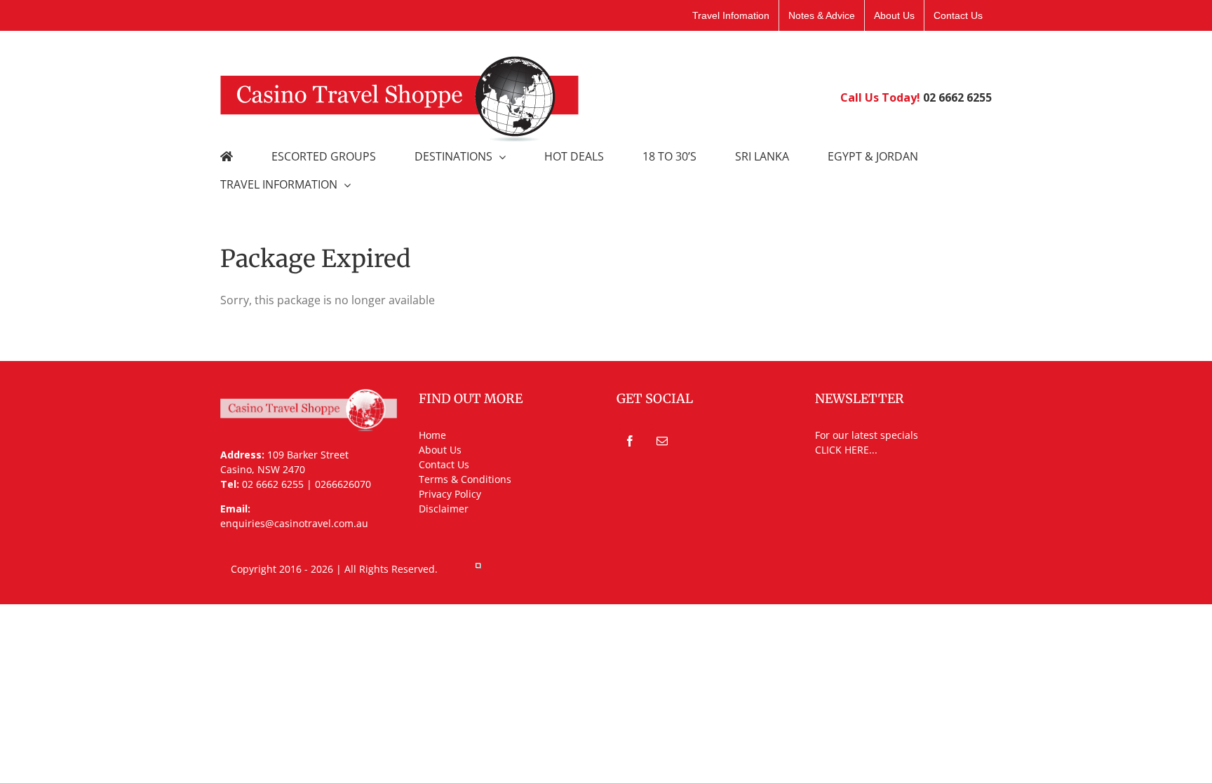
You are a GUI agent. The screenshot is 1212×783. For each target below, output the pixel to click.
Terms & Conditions (465, 479)
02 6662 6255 (957, 97)
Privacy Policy (450, 494)
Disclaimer (444, 508)
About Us (440, 449)
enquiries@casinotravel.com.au (294, 523)
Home (432, 435)
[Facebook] (630, 441)
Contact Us (444, 464)
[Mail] (662, 441)
